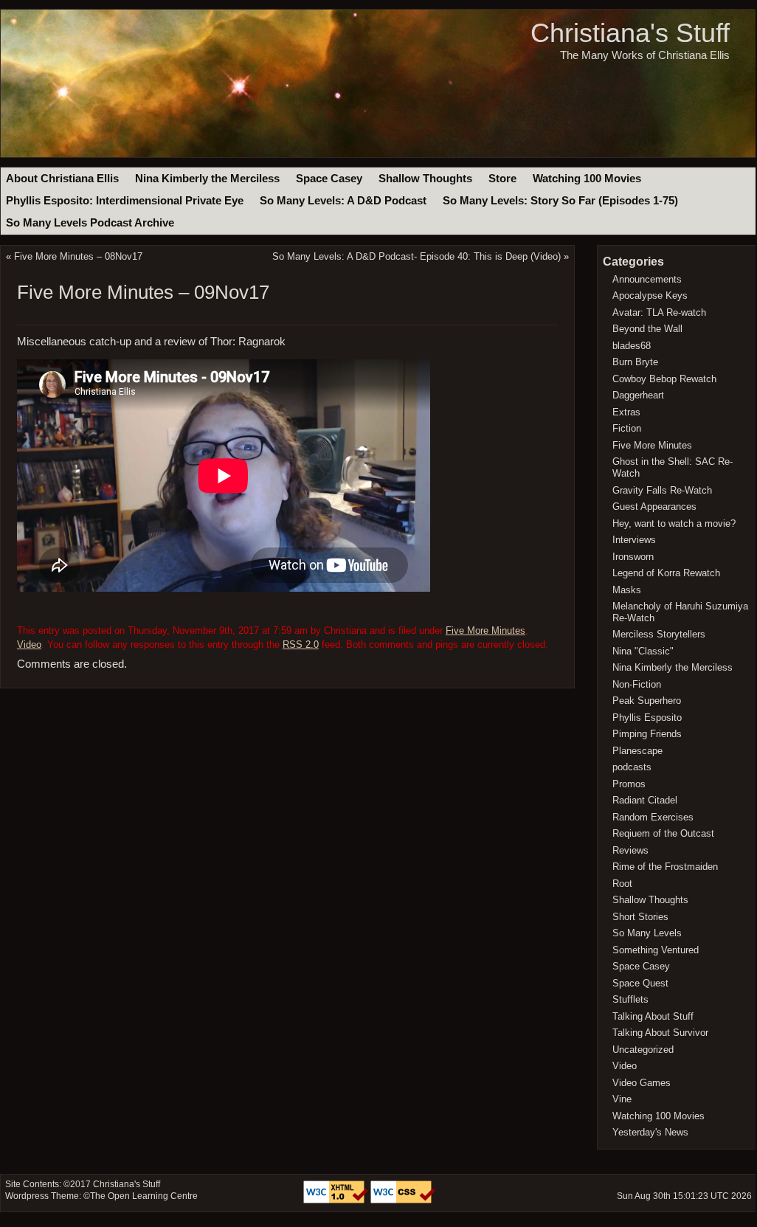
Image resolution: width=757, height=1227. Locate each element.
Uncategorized (643, 1049)
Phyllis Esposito (647, 717)
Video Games (641, 1082)
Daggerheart (638, 395)
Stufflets (630, 999)
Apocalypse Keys (650, 295)
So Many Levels (647, 933)
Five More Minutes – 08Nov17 (78, 256)
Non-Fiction (636, 684)
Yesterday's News (650, 1132)
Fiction (626, 428)
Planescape (637, 750)
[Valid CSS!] (402, 1200)
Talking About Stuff (653, 1016)
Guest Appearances (654, 506)
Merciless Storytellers (658, 634)
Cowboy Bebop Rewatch (664, 378)
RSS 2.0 (301, 644)
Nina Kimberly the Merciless (207, 178)
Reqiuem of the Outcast (663, 833)
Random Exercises (653, 817)
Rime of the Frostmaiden (665, 866)
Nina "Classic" (643, 651)
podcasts (631, 767)
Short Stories (640, 916)
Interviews (634, 539)
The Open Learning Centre (144, 1196)
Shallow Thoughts (425, 178)
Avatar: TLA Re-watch (659, 312)
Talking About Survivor (660, 1032)
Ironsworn (633, 556)
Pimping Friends (647, 733)
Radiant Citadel (644, 800)
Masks (626, 589)
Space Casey (329, 178)
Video (29, 644)
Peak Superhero (646, 700)
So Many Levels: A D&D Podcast (343, 201)
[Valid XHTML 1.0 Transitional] (336, 1200)
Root (622, 883)
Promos (629, 783)
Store (502, 178)
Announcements (647, 279)
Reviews (630, 850)
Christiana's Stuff (630, 33)
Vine (622, 1099)
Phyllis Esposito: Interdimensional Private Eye (124, 201)
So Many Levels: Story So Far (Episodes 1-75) (560, 201)
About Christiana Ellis (62, 178)
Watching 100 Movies (587, 178)
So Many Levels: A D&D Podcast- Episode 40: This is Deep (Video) (416, 256)
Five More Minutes (485, 630)
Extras (626, 412)
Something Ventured (655, 949)
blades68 (631, 345)
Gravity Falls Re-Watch (662, 490)
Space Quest (640, 983)
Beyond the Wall (647, 328)
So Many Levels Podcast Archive (90, 223)
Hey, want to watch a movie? (674, 523)
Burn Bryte (635, 361)
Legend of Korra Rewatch (666, 572)
